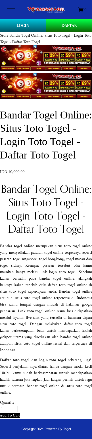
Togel (67, 429)
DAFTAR (69, 25)
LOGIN (23, 25)
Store (4, 35)
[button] (10, 415)
